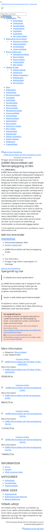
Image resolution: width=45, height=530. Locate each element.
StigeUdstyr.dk (11, 494)
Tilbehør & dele (12, 67)
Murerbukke (18, 83)
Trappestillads (18, 28)
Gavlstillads (17, 34)
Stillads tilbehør (19, 70)
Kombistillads (18, 46)
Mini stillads (18, 65)
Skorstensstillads (20, 36)
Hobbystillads (18, 62)
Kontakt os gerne (19, 337)
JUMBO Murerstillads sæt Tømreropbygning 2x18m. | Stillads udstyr (19, 4)
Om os (7, 467)
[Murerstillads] (21, 352)
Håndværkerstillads (21, 54)
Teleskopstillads (19, 44)
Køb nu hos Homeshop (10, 268)
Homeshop (8, 238)
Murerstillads (18, 57)
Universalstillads (19, 49)
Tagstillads (17, 31)
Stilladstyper (11, 18)
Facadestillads (18, 26)
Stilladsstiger (18, 78)
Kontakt (8, 469)
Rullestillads (18, 21)
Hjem (8, 87)
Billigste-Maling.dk (12, 499)
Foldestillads (18, 23)
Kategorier (6, 15)
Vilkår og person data (14, 472)
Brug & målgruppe (13, 52)
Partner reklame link (13, 245)
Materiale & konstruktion (16, 39)
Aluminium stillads (20, 41)
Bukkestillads (18, 80)
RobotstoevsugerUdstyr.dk (16, 497)
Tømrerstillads (19, 59)
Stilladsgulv (17, 72)
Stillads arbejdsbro (20, 75)
